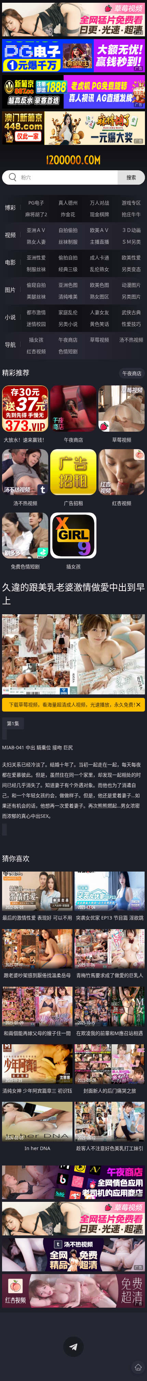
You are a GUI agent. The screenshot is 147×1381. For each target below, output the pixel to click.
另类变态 (131, 269)
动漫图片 (131, 285)
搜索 (131, 177)
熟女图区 (99, 296)
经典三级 (68, 269)
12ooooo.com (73, 160)
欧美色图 (99, 285)
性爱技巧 (131, 324)
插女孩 (36, 339)
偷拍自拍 (68, 257)
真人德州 (68, 202)
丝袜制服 (68, 241)
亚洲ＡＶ (36, 230)
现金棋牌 (99, 214)
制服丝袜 (36, 269)
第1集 (13, 723)
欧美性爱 (131, 257)
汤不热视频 (131, 339)
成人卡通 (99, 257)
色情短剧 (68, 351)
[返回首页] (138, 1367)
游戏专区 (131, 202)
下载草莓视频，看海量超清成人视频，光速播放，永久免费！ (73, 704)
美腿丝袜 (36, 296)
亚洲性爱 (36, 257)
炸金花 (68, 214)
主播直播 (99, 241)
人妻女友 (99, 312)
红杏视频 (36, 351)
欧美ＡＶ (99, 230)
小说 (10, 317)
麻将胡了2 (36, 214)
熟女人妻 (36, 241)
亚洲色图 (68, 285)
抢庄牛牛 (131, 214)
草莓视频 (99, 339)
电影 (10, 262)
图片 (10, 290)
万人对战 (99, 202)
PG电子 (36, 202)
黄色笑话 (99, 324)
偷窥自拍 (36, 285)
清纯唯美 (68, 296)
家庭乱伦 (68, 312)
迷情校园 (36, 324)
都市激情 (36, 312)
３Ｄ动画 (131, 230)
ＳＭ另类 (131, 241)
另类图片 (131, 296)
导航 (10, 344)
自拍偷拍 (68, 230)
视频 (10, 235)
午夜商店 (68, 339)
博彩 (10, 207)
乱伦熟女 (99, 269)
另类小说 (68, 324)
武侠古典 (131, 312)
